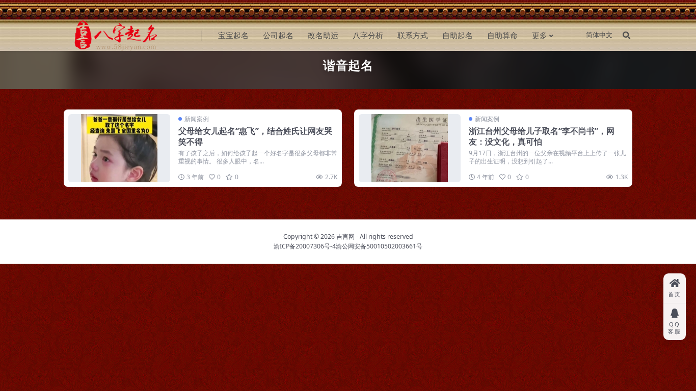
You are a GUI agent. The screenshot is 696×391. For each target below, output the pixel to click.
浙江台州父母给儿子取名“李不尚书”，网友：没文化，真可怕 (541, 136)
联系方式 (412, 35)
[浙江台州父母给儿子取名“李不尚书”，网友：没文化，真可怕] (410, 148)
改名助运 (323, 35)
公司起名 (278, 35)
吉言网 (345, 236)
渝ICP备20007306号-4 (305, 246)
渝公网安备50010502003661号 (379, 246)
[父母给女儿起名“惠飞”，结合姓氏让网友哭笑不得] (119, 148)
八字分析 (368, 35)
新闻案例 (196, 119)
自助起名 (457, 35)
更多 (539, 35)
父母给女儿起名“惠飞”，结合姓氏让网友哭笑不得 (255, 136)
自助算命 (502, 35)
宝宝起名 (233, 35)
